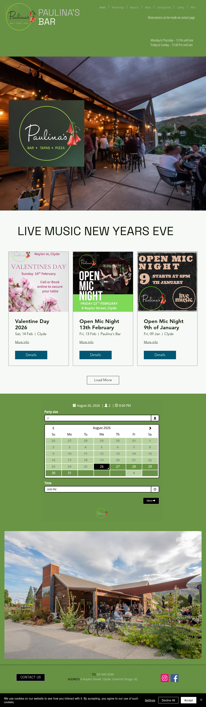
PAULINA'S (60, 12)
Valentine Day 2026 (32, 324)
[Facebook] (174, 678)
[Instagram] (165, 678)
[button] (103, 595)
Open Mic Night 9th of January (163, 324)
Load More (103, 380)
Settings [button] (150, 700)
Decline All (168, 700)
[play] (191, 534)
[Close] (201, 700)
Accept (188, 700)
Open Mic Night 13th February (99, 324)
